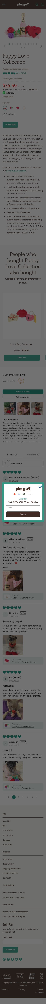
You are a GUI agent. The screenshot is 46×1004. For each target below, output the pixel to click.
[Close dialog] (40, 486)
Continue (23, 514)
